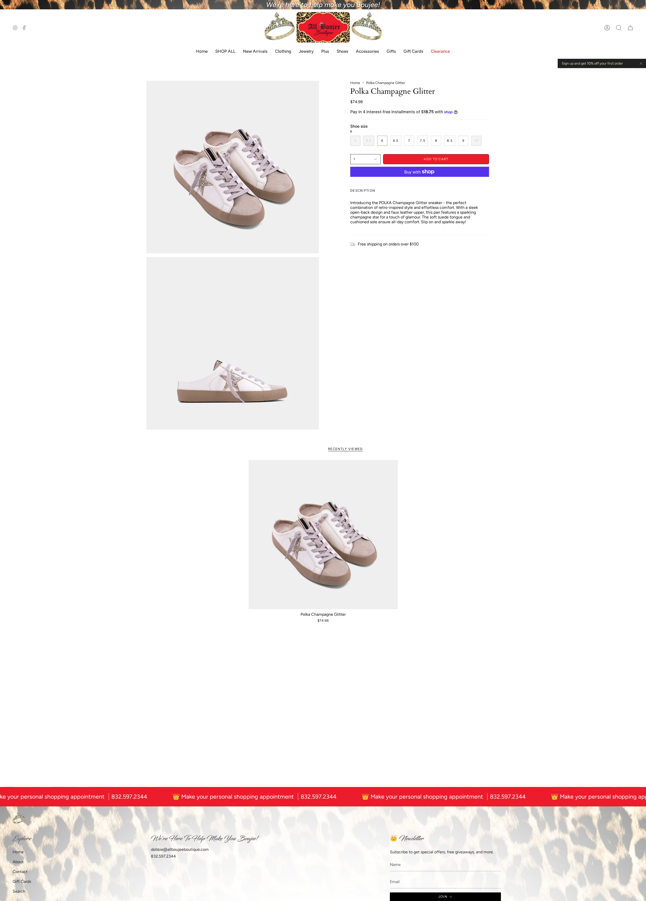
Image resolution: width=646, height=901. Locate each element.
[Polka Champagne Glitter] (323, 534)
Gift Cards (22, 881)
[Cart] (630, 28)
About (18, 861)
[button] (619, 28)
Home (355, 83)
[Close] (640, 63)
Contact (20, 871)
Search (19, 891)
